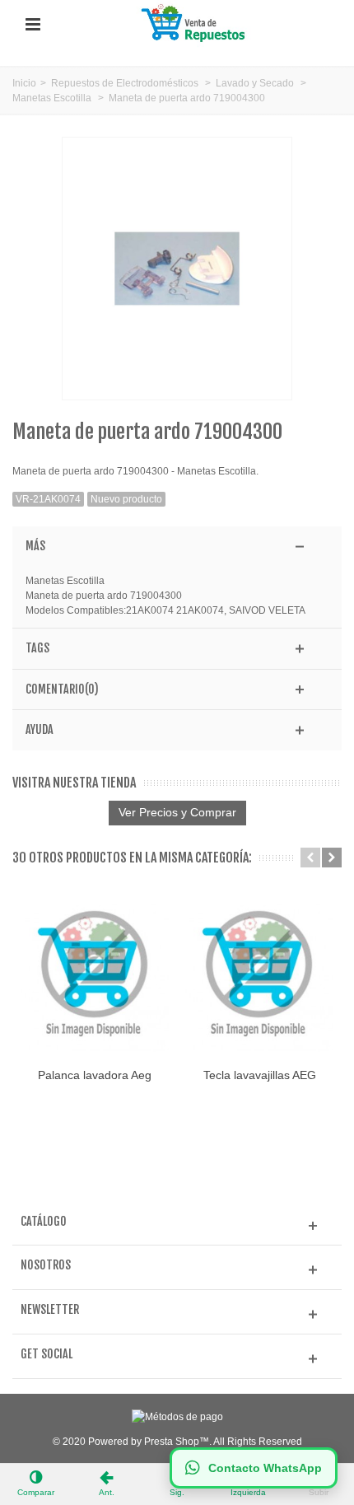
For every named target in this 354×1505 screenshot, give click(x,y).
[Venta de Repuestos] (196, 24)
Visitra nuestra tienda (74, 783)
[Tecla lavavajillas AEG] (259, 976)
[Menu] (33, 24)
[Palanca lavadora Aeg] (95, 976)
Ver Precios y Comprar (177, 812)
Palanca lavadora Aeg (94, 1075)
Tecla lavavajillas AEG (259, 1075)
